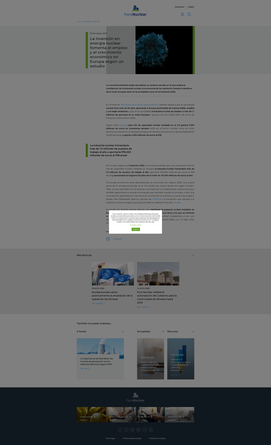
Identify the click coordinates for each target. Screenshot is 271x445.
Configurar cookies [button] (135, 225)
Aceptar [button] (136, 229)
